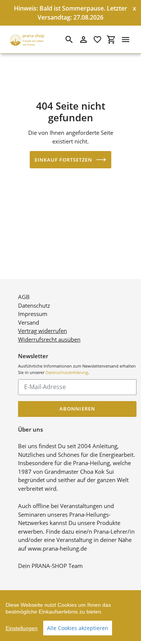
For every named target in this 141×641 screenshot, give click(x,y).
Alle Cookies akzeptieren (77, 628)
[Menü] (125, 39)
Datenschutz (34, 305)
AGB (24, 297)
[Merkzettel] (97, 39)
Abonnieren (77, 408)
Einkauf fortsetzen (63, 159)
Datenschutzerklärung (66, 372)
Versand (28, 322)
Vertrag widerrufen (42, 330)
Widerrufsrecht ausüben (49, 339)
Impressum (32, 313)
